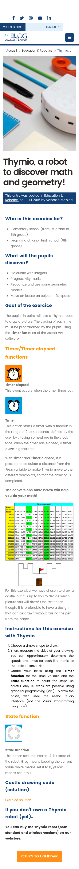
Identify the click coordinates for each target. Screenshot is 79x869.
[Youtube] (40, 18)
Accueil (11, 50)
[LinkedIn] (49, 18)
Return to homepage (39, 856)
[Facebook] (13, 18)
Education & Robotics (37, 50)
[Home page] (16, 37)
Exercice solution (18, 800)
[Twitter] (22, 18)
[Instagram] (31, 18)
